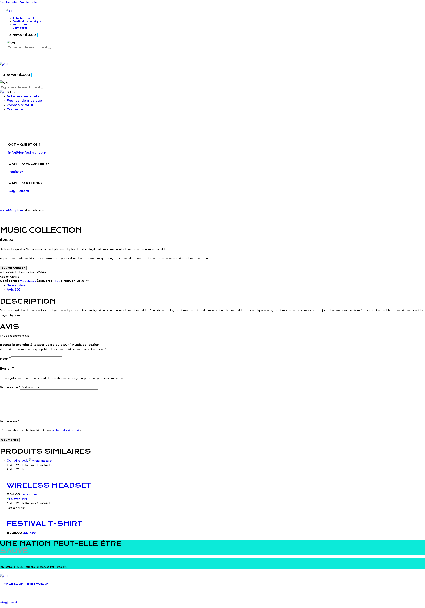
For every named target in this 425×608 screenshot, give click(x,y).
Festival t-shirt (44, 523)
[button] (23, 272)
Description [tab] (16, 285)
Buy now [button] (29, 532)
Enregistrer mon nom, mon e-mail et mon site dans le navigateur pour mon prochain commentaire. (65, 378)
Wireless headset (49, 485)
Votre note (10, 387)
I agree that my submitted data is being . (42, 430)
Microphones (17, 210)
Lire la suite (29, 494)
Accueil (4, 210)
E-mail (7, 368)
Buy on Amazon (13, 267)
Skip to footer (29, 2)
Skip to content (9, 2)
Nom (5, 358)
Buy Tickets (18, 191)
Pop (57, 280)
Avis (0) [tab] (13, 289)
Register (15, 171)
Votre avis (10, 421)
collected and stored (66, 430)
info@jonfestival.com (27, 152)
